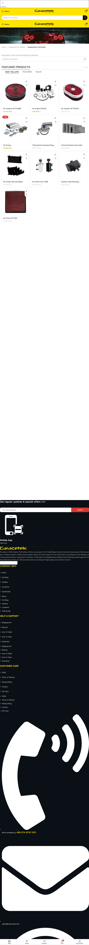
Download (5, 641)
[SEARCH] (85, 17)
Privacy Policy (7, 682)
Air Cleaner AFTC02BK (12, 109)
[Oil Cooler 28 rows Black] (16, 165)
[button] (26, 118)
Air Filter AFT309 (10, 218)
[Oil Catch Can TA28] (45, 165)
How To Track (7, 637)
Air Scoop (7, 145)
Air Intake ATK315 (39, 109)
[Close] (2, 2)
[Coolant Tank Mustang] (73, 165)
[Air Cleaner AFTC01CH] (73, 92)
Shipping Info (7, 623)
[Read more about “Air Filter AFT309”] (26, 191)
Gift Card (5, 691)
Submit (80, 510)
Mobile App (6, 540)
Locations (5, 587)
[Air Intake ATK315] (45, 92)
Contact (5, 687)
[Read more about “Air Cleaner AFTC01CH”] (84, 81)
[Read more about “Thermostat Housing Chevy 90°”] (55, 118)
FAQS (4, 672)
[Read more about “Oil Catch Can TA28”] (55, 154)
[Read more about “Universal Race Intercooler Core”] (84, 118)
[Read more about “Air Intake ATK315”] (55, 81)
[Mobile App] (14, 533)
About (4, 573)
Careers (5, 582)
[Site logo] (44, 11)
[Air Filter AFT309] (16, 202)
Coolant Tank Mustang (70, 182)
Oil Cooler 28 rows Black (13, 182)
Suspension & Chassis (17, 47)
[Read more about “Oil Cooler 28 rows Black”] (26, 154)
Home (4, 47)
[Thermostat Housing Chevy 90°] (45, 129)
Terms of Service (8, 677)
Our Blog (5, 577)
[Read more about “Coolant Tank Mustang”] (84, 154)
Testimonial (6, 592)
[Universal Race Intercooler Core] (73, 129)
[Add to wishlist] (26, 85)
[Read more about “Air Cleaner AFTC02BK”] (26, 81)
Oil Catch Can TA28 (40, 182)
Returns (5, 627)
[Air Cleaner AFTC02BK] (16, 92)
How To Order (7, 632)
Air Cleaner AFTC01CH (70, 109)
